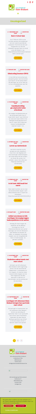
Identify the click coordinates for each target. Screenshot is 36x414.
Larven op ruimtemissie (18, 146)
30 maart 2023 (12, 212)
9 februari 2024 (13, 179)
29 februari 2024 (13, 142)
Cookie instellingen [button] (11, 410)
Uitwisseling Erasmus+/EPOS (18, 74)
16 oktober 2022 (13, 255)
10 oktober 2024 (13, 102)
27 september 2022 (13, 297)
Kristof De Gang (25, 69)
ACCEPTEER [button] (20, 405)
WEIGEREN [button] (9, 405)
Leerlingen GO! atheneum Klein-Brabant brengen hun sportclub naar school (18, 303)
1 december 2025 (13, 32)
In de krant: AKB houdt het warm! (18, 184)
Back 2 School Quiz (18, 36)
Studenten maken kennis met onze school (18, 260)
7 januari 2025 (12, 69)
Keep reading (18, 57)
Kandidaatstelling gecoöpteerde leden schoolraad (18, 108)
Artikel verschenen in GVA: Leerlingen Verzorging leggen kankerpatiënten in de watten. (18, 218)
